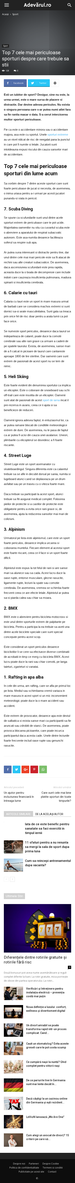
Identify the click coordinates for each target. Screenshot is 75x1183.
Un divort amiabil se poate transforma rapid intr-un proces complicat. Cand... (46, 1029)
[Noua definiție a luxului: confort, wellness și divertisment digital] (13, 1011)
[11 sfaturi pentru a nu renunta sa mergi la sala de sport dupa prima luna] (13, 846)
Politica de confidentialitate (24, 1167)
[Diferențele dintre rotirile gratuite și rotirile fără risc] (37, 928)
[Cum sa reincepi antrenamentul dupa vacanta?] (13, 865)
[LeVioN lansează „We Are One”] (13, 1121)
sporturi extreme (58, 134)
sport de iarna (51, 400)
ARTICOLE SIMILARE (18, 814)
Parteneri (34, 1163)
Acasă (5, 14)
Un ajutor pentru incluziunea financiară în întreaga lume (19, 796)
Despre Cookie (50, 1163)
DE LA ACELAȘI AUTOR (49, 814)
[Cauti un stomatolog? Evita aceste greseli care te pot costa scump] (13, 1048)
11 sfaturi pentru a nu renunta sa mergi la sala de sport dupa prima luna (47, 846)
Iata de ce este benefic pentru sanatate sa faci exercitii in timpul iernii (47, 828)
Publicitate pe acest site (31, 1171)
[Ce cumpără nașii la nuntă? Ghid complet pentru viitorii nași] (13, 1066)
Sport (15, 14)
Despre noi (19, 1163)
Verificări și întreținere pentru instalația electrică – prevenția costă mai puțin (45, 992)
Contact (52, 1171)
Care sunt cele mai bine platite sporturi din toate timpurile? (56, 796)
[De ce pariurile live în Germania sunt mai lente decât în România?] (13, 1085)
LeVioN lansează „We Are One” (45, 1116)
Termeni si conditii (53, 1167)
